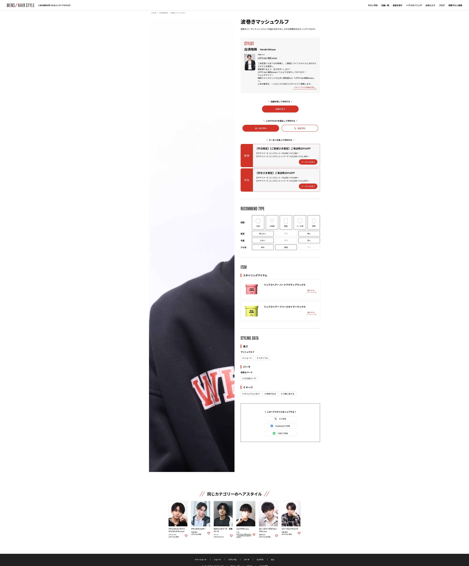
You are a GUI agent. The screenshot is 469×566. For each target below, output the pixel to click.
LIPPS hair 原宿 (174, 537)
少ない (262, 240)
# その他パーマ (249, 378)
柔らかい (262, 233)
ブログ (442, 5)
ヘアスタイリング (414, 5)
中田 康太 (194, 532)
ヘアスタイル (163, 13)
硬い (309, 233)
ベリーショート (201, 559)
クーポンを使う (308, 161)
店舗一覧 (385, 5)
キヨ (237, 532)
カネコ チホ (172, 534)
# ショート (247, 357)
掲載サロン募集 (455, 5)
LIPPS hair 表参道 (265, 537)
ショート (217, 559)
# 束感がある (270, 393)
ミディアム (232, 559)
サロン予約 (373, 5)
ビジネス (260, 559)
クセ (309, 247)
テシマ (216, 534)
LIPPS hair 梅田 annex (267, 58)
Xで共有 (282, 418)
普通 (286, 233)
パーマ (246, 559)
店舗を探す (280, 108)
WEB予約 (262, 128)
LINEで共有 (283, 433)
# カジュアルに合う (251, 393)
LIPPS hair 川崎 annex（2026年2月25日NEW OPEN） (243, 536)
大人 (272, 559)
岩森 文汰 (262, 534)
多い (309, 240)
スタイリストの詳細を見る (304, 87)
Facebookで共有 (282, 425)
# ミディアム (262, 357)
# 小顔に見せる (287, 393)
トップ (153, 13)
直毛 (262, 247)
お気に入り (430, 5)
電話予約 (301, 128)
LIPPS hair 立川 (219, 537)
